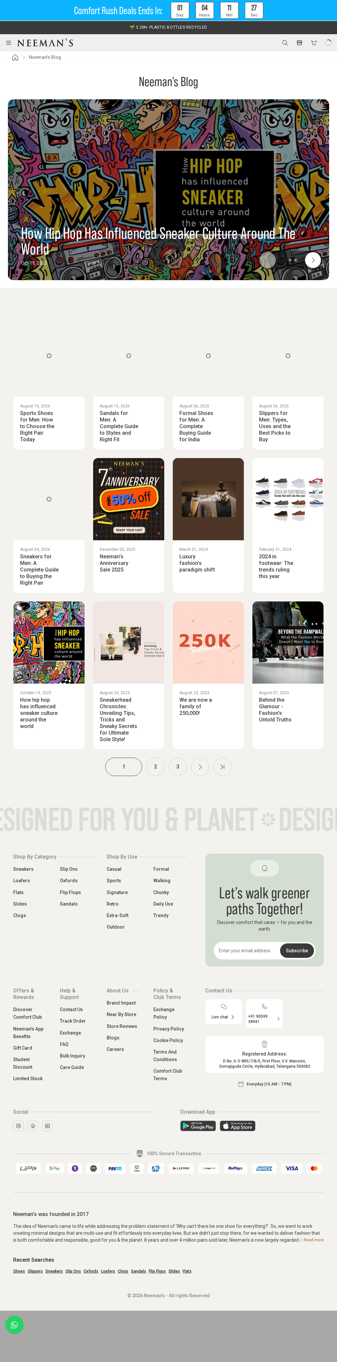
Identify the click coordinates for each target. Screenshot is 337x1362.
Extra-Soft (117, 915)
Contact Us (71, 1009)
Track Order (73, 1021)
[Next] (313, 260)
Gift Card (22, 1048)
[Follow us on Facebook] (33, 1126)
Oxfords (69, 880)
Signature (117, 892)
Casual (114, 869)
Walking (161, 880)
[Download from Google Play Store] (198, 1126)
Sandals (69, 904)
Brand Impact (121, 1003)
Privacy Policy (168, 1029)
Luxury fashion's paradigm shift (197, 563)
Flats (18, 892)
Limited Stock (27, 1078)
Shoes (19, 1271)
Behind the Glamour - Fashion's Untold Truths (275, 710)
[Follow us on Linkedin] (47, 1126)
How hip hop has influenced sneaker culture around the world (39, 713)
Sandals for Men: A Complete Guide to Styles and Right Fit (119, 426)
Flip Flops (70, 892)
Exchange (70, 1032)
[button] (168, 10)
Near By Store (121, 1014)
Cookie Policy (168, 1040)
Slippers (35, 1271)
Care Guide (72, 1067)
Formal (161, 869)
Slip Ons (69, 869)
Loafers (21, 880)
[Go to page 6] (222, 767)
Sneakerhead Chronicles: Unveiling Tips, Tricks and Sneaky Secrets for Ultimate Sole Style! (118, 719)
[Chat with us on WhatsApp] (14, 1325)
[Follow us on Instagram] (18, 1126)
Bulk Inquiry (72, 1055)
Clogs (19, 915)
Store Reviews (122, 1026)
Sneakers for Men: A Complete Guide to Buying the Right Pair (39, 569)
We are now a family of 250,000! (195, 706)
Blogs (113, 1037)
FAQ (64, 1044)
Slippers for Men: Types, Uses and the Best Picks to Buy (275, 426)
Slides (20, 904)
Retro (112, 904)
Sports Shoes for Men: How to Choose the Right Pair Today (37, 426)
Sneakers (23, 869)
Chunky (161, 892)
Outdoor (116, 927)
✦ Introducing (168, 27)
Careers (115, 1049)
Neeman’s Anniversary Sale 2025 (114, 563)
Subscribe (297, 950)
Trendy (160, 915)
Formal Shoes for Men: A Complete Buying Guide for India (196, 426)
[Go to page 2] (200, 767)
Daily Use (163, 904)
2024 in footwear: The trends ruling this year (276, 566)
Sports (114, 880)
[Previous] (267, 260)
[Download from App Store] (237, 1126)
